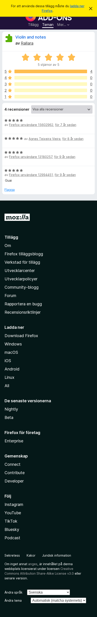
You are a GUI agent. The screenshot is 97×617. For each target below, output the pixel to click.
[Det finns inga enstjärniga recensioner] (50, 96)
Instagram (14, 504)
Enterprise (14, 441)
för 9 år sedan (64, 157)
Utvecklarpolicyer (21, 279)
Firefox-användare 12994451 (31, 175)
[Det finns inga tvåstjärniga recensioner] (50, 90)
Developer (14, 481)
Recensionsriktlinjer (23, 312)
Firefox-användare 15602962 (31, 125)
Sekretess (12, 555)
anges (32, 564)
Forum (10, 295)
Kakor (31, 555)
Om (8, 245)
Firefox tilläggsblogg (24, 253)
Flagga (10, 190)
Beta (9, 417)
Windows (13, 344)
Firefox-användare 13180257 (30, 157)
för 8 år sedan (72, 139)
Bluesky (12, 529)
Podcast (12, 537)
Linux (9, 377)
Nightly (11, 409)
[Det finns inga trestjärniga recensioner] (50, 84)
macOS (11, 352)
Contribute (15, 472)
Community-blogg (22, 287)
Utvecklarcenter (20, 270)
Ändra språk (14, 592)
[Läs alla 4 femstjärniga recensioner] (50, 71)
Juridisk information (56, 555)
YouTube (13, 512)
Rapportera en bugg (23, 304)
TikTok (11, 521)
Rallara (27, 43)
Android (12, 369)
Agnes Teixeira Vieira (44, 139)
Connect (13, 464)
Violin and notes (30, 37)
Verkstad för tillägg (22, 262)
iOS (8, 360)
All (7, 385)
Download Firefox (21, 335)
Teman (47, 24)
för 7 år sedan (65, 125)
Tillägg (33, 24)
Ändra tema (13, 600)
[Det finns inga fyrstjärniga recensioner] (50, 78)
